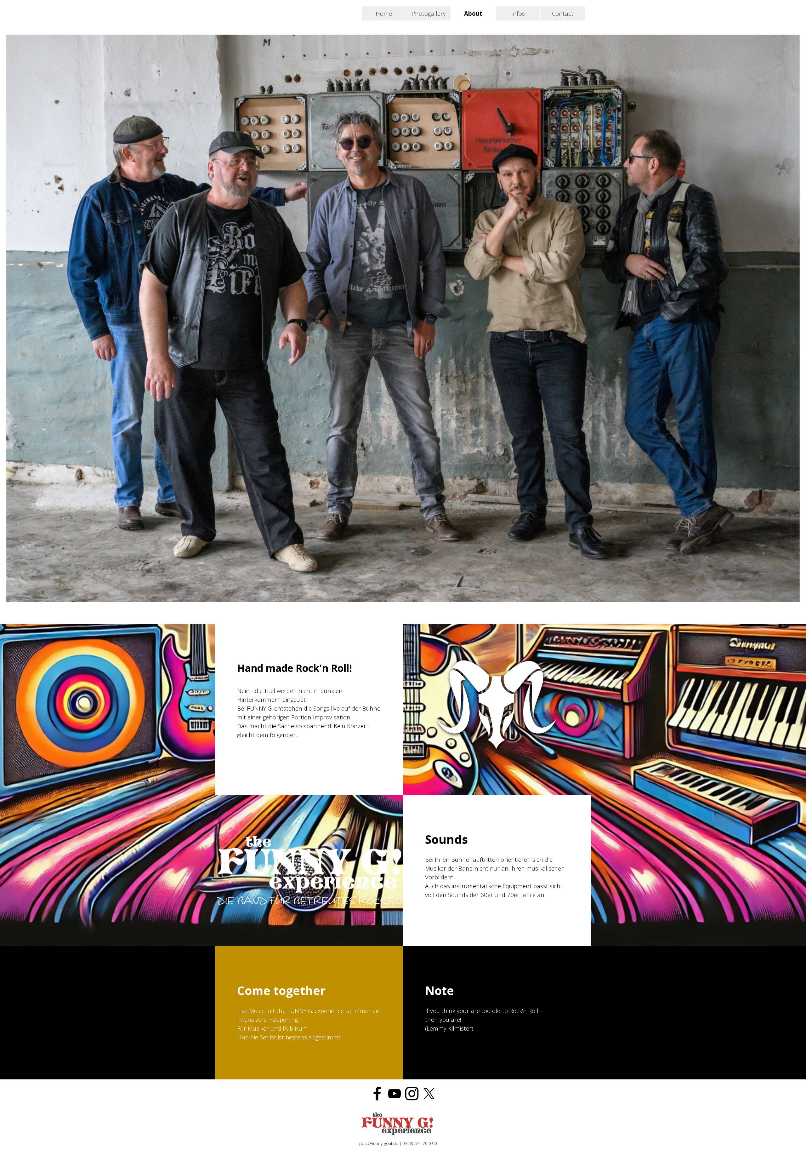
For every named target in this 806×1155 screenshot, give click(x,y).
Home (384, 13)
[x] (429, 1093)
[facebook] (377, 1093)
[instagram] (412, 1093)
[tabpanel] (497, 870)
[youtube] (394, 1093)
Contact (562, 13)
